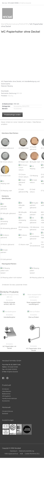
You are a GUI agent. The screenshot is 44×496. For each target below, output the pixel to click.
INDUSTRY (24, 24)
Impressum (13, 451)
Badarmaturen (12, 24)
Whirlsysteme (6, 396)
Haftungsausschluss (11, 453)
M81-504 (19, 93)
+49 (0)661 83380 (12, 367)
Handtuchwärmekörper (9, 398)
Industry (10, 96)
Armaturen (5, 389)
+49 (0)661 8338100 (11, 369)
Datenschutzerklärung (26, 451)
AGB (21, 453)
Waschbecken (6, 391)
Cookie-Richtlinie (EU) (32, 453)
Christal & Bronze (7, 411)
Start (3, 24)
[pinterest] (7, 378)
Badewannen (6, 394)
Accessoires (17, 106)
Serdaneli (5, 413)
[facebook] (4, 378)
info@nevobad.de (25, 3)
